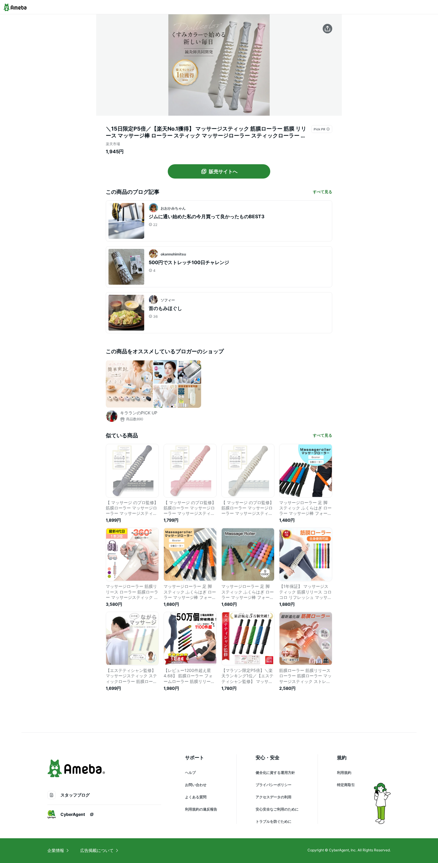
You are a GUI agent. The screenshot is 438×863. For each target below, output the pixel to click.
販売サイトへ (223, 171)
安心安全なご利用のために (277, 809)
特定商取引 (346, 785)
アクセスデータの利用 (273, 797)
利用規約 (344, 772)
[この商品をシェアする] (327, 28)
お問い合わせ (195, 785)
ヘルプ (190, 772)
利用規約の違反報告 (201, 809)
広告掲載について (97, 850)
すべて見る (322, 191)
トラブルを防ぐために (273, 821)
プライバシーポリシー (273, 785)
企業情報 (55, 850)
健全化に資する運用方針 (275, 772)
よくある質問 (195, 797)
